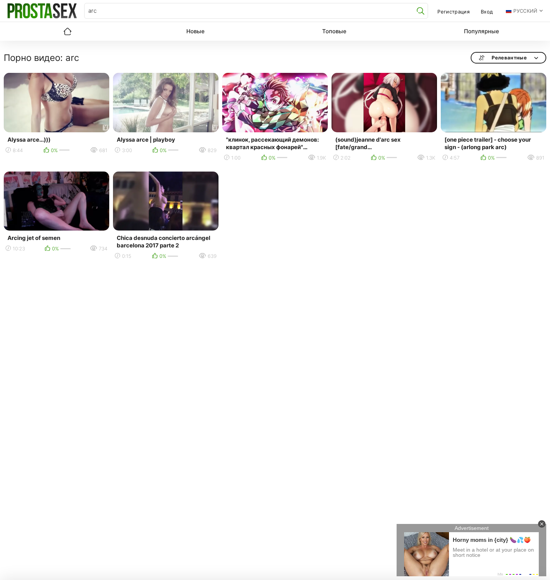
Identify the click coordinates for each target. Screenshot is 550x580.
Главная (67, 31)
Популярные (481, 31)
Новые (195, 31)
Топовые (334, 31)
